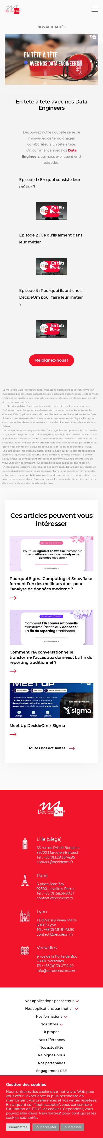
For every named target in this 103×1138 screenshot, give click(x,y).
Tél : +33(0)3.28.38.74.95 (56, 857)
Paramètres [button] (18, 1127)
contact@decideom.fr (55, 862)
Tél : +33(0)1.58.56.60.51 (55, 893)
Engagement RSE (51, 1071)
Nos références (52, 1040)
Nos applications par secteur (49, 1001)
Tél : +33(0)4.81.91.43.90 (55, 929)
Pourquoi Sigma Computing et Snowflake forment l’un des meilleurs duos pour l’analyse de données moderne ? (51, 583)
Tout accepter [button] (45, 1127)
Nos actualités (51, 1047)
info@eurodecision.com (56, 971)
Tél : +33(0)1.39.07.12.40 (55, 966)
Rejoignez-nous (51, 1055)
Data (72, 150)
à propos (51, 1032)
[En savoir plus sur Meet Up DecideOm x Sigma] (13, 735)
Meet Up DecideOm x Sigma (37, 725)
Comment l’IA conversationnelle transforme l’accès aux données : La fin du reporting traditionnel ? (51, 657)
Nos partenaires (51, 1063)
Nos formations (49, 1016)
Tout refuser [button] (72, 1127)
